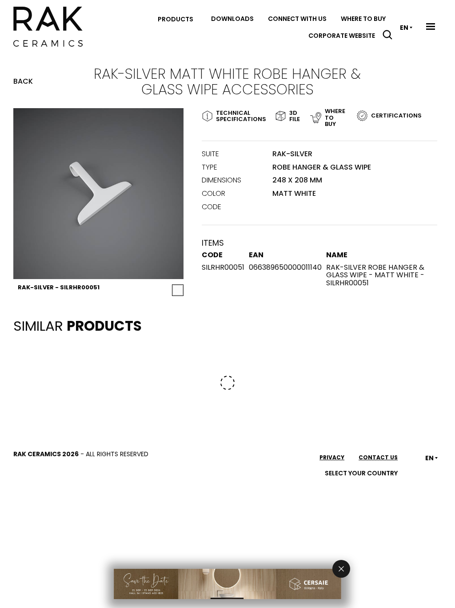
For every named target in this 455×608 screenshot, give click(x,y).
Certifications (396, 115)
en (404, 27)
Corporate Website (341, 35)
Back (23, 81)
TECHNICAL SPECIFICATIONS (237, 116)
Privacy (331, 457)
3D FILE (292, 116)
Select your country (361, 473)
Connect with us (297, 18)
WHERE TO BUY (334, 117)
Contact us (378, 457)
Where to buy (363, 18)
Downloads (232, 18)
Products (175, 19)
